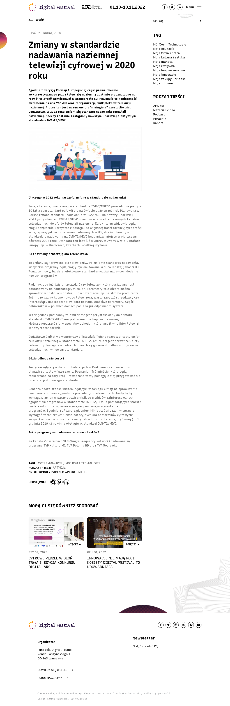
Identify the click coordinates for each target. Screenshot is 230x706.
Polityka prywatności (157, 693)
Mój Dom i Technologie (83, 463)
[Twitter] (60, 482)
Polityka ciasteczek (127, 693)
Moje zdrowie (163, 83)
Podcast (159, 114)
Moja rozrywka (164, 66)
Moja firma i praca (166, 53)
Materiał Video (164, 110)
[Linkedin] (66, 482)
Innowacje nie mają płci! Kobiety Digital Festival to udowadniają (113, 562)
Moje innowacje (50, 463)
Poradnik (159, 118)
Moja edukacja (163, 49)
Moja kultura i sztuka (169, 57)
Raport (158, 123)
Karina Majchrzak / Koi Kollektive (67, 698)
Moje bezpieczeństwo (169, 70)
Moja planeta (163, 61)
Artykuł (59, 467)
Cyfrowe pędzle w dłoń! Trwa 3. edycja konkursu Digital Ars (52, 562)
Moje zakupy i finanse (169, 79)
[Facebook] (53, 482)
